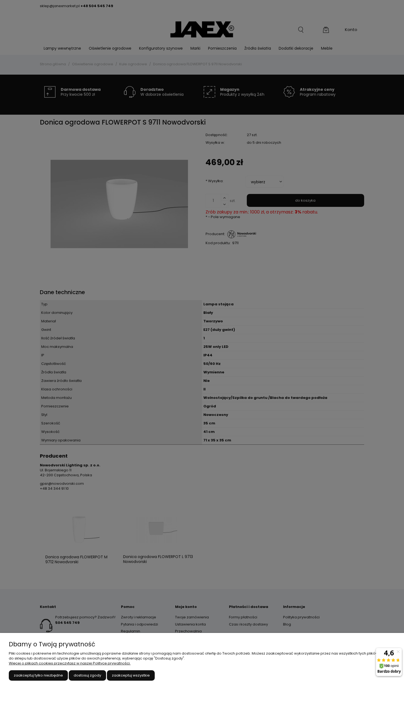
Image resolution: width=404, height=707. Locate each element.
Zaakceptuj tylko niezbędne (38, 675)
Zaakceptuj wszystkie (131, 675)
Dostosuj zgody (87, 675)
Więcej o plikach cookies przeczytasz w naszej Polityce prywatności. (70, 663)
